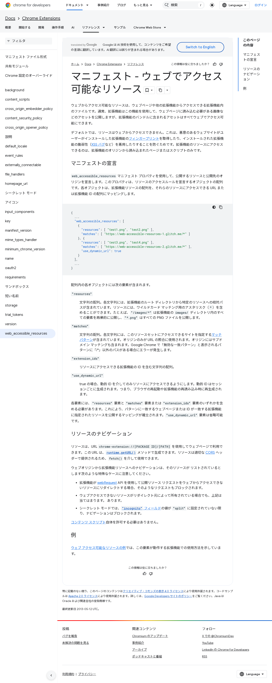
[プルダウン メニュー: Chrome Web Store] (166, 27)
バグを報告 (69, 636)
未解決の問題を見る (75, 643)
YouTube (207, 643)
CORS (210, 453)
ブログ (121, 5)
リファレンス (91, 27)
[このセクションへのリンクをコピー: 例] (80, 535)
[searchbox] (28, 41)
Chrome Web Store (147, 27)
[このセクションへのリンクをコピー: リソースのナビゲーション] (136, 434)
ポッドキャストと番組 (147, 656)
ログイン (261, 5)
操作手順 (58, 27)
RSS (204, 656)
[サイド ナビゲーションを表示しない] (51, 675)
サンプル (120, 27)
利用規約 (68, 674)
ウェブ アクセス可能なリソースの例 (98, 548)
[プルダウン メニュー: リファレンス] (105, 27)
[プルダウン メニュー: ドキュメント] (89, 5)
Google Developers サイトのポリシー (168, 596)
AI (72, 27)
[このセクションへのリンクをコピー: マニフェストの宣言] (121, 163)
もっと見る (141, 5)
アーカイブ (139, 650)
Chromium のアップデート (150, 636)
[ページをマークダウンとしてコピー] (160, 90)
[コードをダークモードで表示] (214, 207)
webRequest (107, 483)
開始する (25, 27)
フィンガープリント (144, 139)
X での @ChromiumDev (218, 636)
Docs (10, 18)
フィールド (141, 508)
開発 (41, 27)
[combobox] (183, 5)
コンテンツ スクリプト (88, 522)
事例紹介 (103, 5)
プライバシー (87, 674)
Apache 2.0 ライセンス (83, 596)
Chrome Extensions (41, 18)
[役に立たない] (221, 64)
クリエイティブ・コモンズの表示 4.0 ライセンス (153, 591)
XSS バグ (98, 145)
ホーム (75, 64)
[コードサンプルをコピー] (220, 207)
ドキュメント (75, 5)
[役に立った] (214, 64)
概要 (8, 27)
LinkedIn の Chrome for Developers (225, 650)
